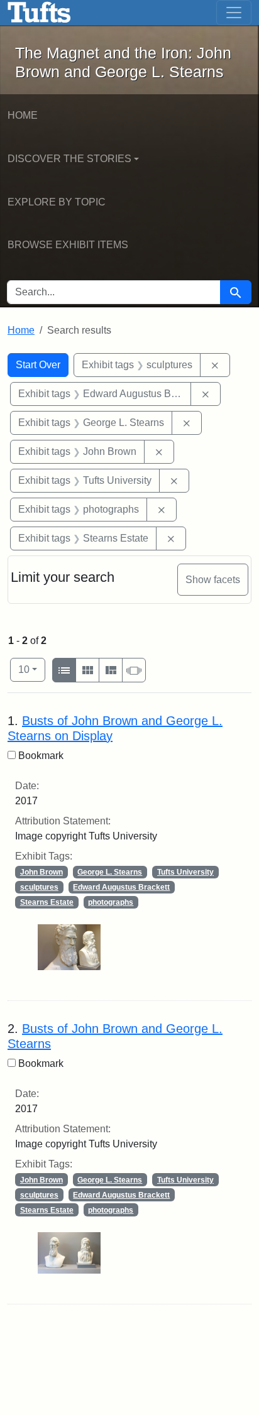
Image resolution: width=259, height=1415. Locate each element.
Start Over (38, 364)
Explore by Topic (57, 202)
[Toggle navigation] (233, 12)
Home (23, 115)
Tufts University (185, 872)
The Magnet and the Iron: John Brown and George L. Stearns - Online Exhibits (39, 13)
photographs (110, 902)
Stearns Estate (47, 902)
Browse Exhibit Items (68, 244)
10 (31, 669)
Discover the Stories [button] (69, 158)
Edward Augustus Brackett (121, 887)
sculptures (39, 887)
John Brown (41, 872)
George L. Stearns (109, 872)
